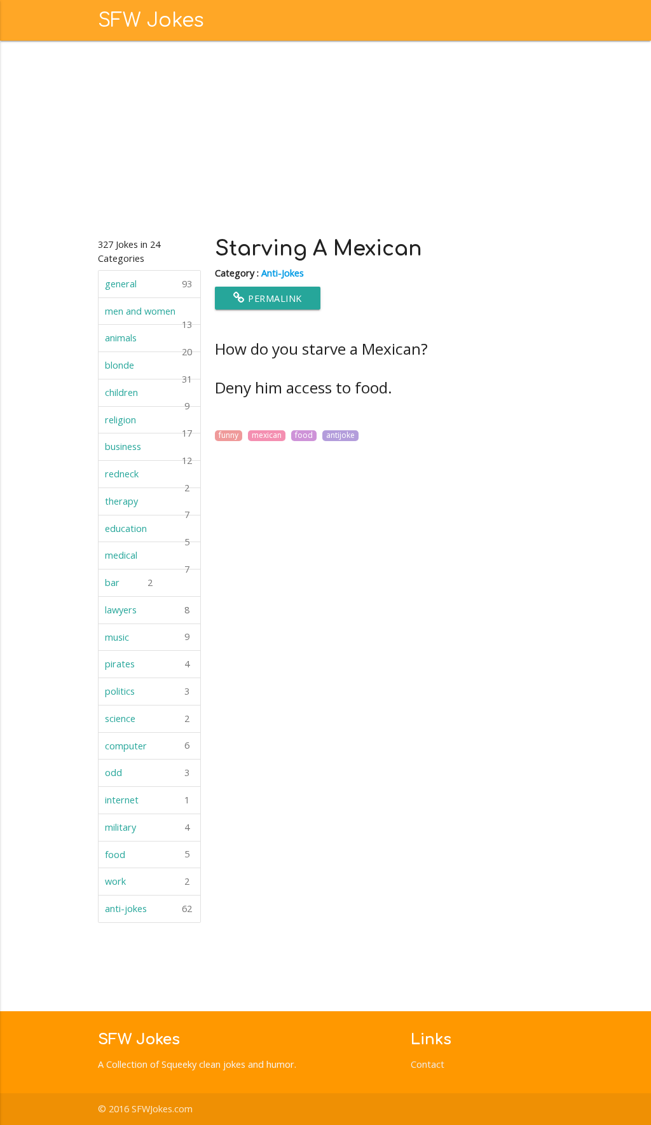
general (148, 284)
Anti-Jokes (282, 273)
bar (129, 582)
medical (147, 559)
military (147, 827)
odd (147, 773)
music (147, 637)
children (147, 396)
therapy (147, 505)
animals (148, 342)
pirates (147, 664)
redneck (147, 478)
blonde (148, 369)
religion (148, 424)
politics (147, 691)
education (147, 532)
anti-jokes (148, 909)
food (147, 854)
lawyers (147, 610)
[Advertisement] (326, 136)
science (147, 718)
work (147, 881)
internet (147, 800)
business (148, 450)
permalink (273, 298)
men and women (148, 315)
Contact (427, 1064)
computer (147, 745)
